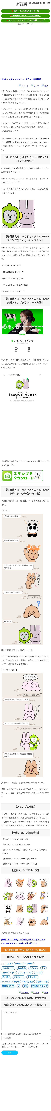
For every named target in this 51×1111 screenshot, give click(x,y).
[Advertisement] (25, 51)
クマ (43, 968)
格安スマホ (42, 981)
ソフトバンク (25, 972)
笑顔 (26, 986)
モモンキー (33, 977)
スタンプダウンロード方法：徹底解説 (25, 79)
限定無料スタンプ (39, 986)
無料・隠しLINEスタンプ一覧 (25, 11)
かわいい (34, 968)
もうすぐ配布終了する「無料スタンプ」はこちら (25, 950)
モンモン (6, 981)
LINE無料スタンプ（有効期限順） (25, 15)
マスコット (19, 977)
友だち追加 (29, 981)
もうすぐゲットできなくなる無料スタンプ (26, 20)
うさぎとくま (8, 968)
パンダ (38, 972)
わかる (17, 981)
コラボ (5, 972)
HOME (3, 79)
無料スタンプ (8, 986)
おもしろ (22, 968)
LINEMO (19, 964)
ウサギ (30, 964)
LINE (9, 964)
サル (14, 972)
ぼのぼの (6, 977)
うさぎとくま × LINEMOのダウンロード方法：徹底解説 (33, 4)
